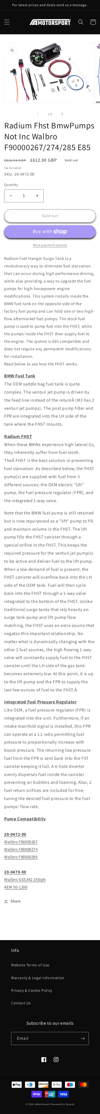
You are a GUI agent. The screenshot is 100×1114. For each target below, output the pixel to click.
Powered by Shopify (63, 1104)
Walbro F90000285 (21, 856)
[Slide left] (38, 114)
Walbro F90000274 (21, 849)
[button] (7, 22)
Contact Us (21, 1002)
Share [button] (16, 901)
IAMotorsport (42, 1104)
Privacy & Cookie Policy (31, 990)
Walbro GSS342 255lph (25, 879)
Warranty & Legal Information (37, 977)
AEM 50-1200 (16, 887)
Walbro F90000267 (21, 841)
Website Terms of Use (30, 964)
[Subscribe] (82, 1038)
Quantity (11, 184)
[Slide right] (62, 114)
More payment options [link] (50, 245)
